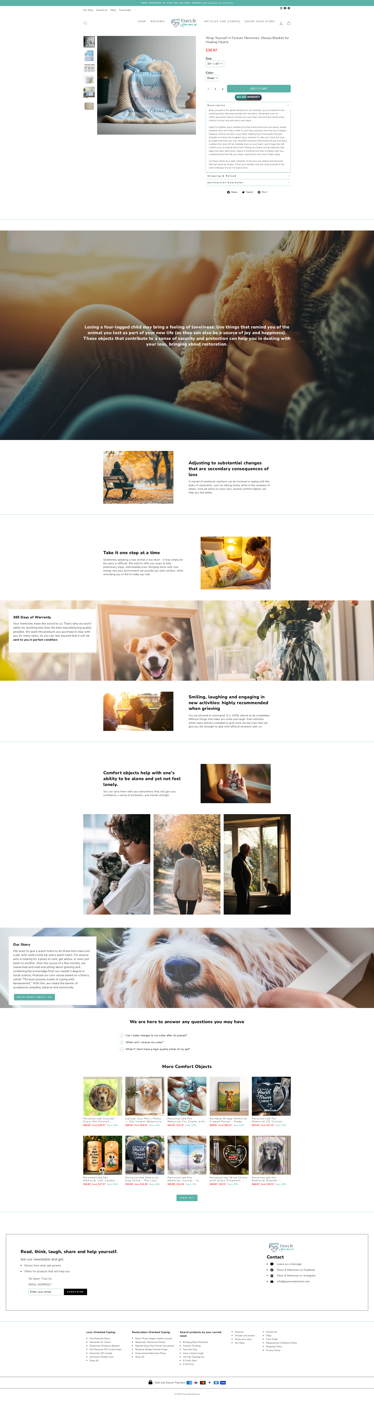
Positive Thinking (192, 1345)
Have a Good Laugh (193, 1353)
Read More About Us (34, 997)
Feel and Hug (190, 1349)
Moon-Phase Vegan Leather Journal (153, 1338)
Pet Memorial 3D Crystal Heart (106, 1349)
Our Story (88, 10)
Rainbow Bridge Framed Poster (151, 1349)
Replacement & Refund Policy (281, 1342)
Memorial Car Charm (100, 1342)
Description (216, 105)
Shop (142, 21)
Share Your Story (260, 21)
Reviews (158, 21)
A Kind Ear (188, 1364)
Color (209, 73)
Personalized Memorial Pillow (150, 1353)
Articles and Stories (222, 21)
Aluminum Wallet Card (101, 1356)
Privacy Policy (273, 1350)
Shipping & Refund (222, 175)
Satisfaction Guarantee (225, 182)
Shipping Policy (274, 1346)
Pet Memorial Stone (100, 1338)
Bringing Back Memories (195, 1342)
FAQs (113, 10)
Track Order (125, 10)
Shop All (94, 1360)
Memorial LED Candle (101, 1353)
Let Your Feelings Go (193, 1356)
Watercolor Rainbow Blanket (105, 1345)
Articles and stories (245, 1335)
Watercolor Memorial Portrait (150, 1342)
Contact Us (102, 10)
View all (187, 1197)
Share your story (243, 1339)
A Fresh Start (190, 1360)
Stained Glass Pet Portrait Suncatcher (154, 1345)
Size (209, 58)
